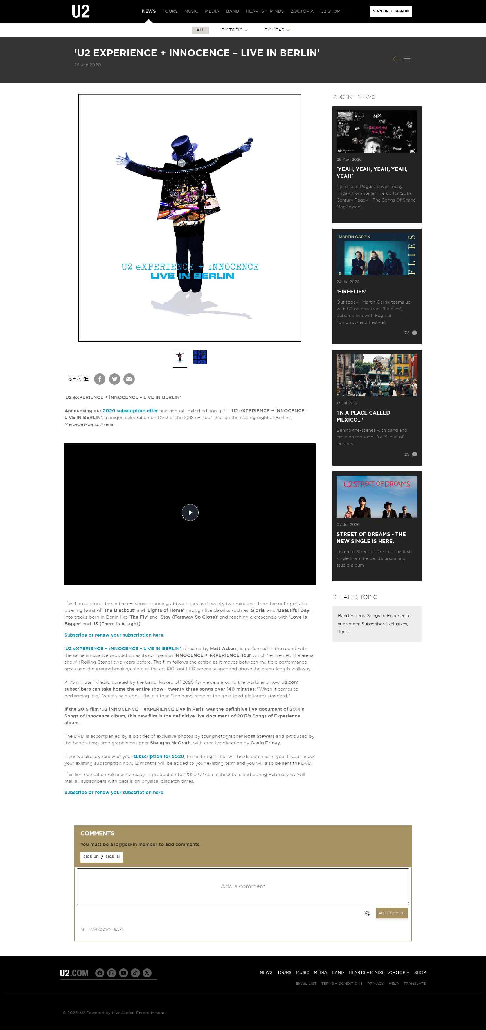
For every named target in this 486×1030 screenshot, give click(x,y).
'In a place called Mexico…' (363, 417)
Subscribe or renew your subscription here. (114, 635)
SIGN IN (403, 13)
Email (129, 379)
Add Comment (392, 913)
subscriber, (350, 624)
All (200, 30)
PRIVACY (375, 984)
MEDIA (320, 973)
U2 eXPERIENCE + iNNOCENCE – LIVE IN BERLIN (123, 648)
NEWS (266, 973)
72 (407, 333)
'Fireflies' (351, 292)
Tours (343, 632)
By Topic (232, 30)
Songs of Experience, (389, 616)
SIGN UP (381, 13)
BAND (338, 973)
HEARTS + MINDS (366, 973)
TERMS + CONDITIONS (342, 984)
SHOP (420, 973)
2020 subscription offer (130, 411)
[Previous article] (397, 59)
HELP (394, 984)
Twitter (115, 379)
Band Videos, (352, 616)
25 (407, 454)
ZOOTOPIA (399, 973)
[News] (407, 59)
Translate (415, 984)
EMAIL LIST (306, 984)
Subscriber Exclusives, (385, 624)
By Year (275, 30)
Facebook (100, 379)
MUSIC (302, 973)
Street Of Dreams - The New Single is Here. (371, 538)
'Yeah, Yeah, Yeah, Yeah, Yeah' (372, 173)
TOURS (284, 973)
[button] (332, 11)
